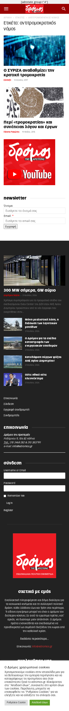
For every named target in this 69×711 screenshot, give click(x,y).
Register (8, 510)
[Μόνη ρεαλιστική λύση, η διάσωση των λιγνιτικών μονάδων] (13, 324)
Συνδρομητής (11, 415)
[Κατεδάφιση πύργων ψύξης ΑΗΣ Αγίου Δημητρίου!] (13, 361)
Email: (9, 216)
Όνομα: (8, 205)
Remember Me (16, 496)
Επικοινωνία (11, 398)
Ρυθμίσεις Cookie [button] (16, 702)
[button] (6, 9)
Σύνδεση (9, 404)
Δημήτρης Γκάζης (12, 295)
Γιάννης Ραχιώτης (11, 132)
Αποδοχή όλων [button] (40, 702)
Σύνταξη (7, 80)
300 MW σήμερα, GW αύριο (30, 290)
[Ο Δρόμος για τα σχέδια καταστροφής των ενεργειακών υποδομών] (13, 343)
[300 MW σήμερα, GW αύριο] (34, 270)
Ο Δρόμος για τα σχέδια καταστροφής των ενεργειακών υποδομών (41, 342)
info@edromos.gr (22, 446)
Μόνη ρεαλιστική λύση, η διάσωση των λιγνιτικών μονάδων (42, 323)
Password (9, 483)
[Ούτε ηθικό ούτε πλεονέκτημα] (13, 379)
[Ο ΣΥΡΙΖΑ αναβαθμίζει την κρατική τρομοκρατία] (34, 50)
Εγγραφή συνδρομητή (16, 410)
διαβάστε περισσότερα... (34, 639)
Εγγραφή (10, 226)
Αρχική (8, 18)
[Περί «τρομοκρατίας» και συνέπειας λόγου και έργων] (34, 102)
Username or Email (15, 470)
